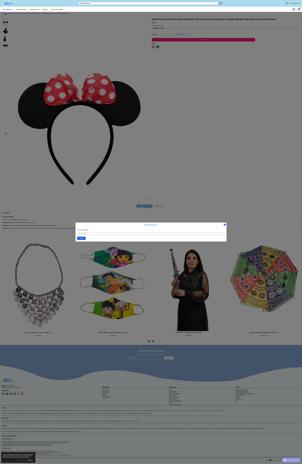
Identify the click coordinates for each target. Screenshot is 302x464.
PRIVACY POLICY (21, 460)
